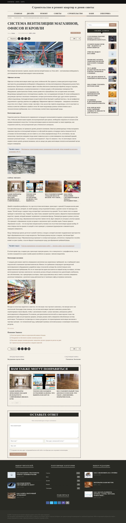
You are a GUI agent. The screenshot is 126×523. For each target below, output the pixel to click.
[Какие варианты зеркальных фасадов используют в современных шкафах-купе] (16, 186)
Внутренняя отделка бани (16, 359)
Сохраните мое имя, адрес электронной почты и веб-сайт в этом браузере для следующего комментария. (39, 450)
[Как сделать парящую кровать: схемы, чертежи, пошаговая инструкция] (89, 494)
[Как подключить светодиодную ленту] (11, 485)
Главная (18, 13)
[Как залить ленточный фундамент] (11, 496)
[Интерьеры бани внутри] (89, 485)
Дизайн (30, 13)
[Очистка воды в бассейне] (112, 54)
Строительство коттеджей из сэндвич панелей (26, 343)
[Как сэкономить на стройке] (89, 475)
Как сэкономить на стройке (105, 473)
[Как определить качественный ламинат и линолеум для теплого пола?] (112, 110)
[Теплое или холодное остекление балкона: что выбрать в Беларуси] (34, 186)
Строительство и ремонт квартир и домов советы (63, 7)
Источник (11, 328)
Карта (23, 1)
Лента (17, 1)
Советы (57, 13)
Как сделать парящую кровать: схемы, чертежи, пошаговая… (104, 493)
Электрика (105, 13)
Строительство (75, 13)
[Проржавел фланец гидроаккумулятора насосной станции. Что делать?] (112, 62)
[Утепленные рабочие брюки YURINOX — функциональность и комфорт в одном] (112, 39)
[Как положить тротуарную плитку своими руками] (11, 475)
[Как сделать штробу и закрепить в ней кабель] (112, 79)
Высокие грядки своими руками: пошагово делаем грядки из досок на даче (36, 340)
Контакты (11, 1)
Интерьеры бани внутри (103, 482)
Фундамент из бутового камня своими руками (26, 338)
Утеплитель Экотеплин (73, 359)
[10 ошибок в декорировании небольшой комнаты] (112, 102)
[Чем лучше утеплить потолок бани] (112, 87)
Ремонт (44, 13)
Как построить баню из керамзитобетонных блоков (28, 335)
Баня (91, 13)
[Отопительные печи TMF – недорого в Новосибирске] (112, 46)
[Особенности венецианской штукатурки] (112, 94)
